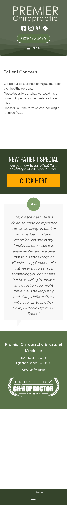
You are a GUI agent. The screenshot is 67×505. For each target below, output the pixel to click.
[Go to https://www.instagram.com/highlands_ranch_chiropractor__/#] (31, 29)
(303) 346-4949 (33, 369)
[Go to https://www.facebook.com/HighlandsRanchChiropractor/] (23, 29)
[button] (33, 180)
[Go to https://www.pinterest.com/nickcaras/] (38, 29)
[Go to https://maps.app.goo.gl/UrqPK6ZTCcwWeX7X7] (45, 29)
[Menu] (33, 499)
